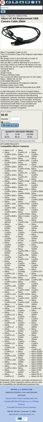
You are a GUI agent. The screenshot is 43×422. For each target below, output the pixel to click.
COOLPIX (11, 16)
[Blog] (8, 2)
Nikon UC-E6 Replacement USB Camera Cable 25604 (18, 141)
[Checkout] (21, 2)
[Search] (3, 11)
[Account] (38, 2)
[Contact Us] (33, 2)
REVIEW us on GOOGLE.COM (21, 389)
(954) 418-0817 (14, 414)
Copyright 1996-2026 (11, 401)
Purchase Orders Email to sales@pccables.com (21, 398)
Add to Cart (12, 125)
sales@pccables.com (27, 414)
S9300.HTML (21, 16)
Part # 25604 (6, 112)
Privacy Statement (30, 407)
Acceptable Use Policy (14, 407)
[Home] (3, 2)
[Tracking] (27, 2)
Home (2, 16)
